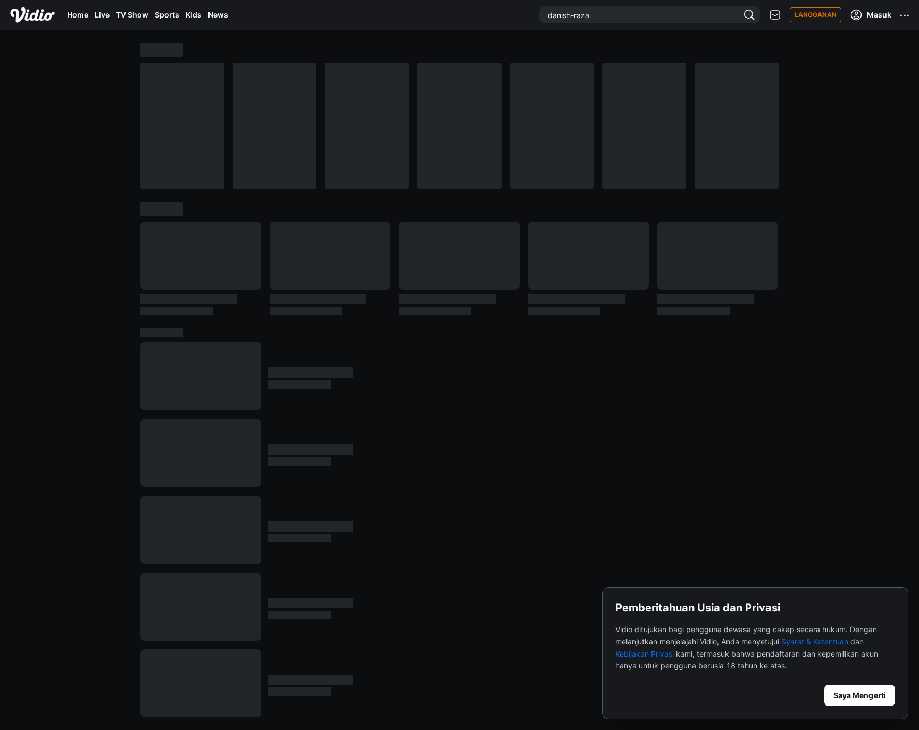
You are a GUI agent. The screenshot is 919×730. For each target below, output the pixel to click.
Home (77, 14)
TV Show (132, 14)
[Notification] (774, 15)
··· (905, 15)
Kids (194, 14)
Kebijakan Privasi (644, 653)
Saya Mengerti (859, 695)
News (218, 14)
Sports (167, 14)
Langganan (816, 15)
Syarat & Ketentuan (814, 641)
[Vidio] (32, 14)
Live (102, 14)
